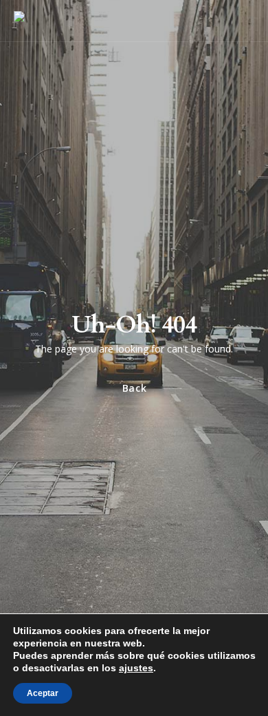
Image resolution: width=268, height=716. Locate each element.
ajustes (136, 667)
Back (134, 387)
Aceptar (42, 693)
